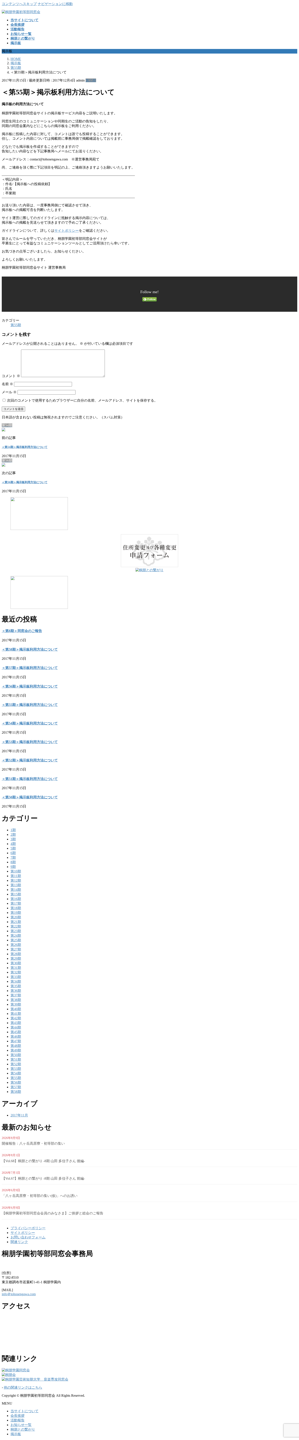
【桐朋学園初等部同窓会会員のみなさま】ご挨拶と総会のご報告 (52, 1213)
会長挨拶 (18, 1415)
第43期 (16, 1023)
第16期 (16, 899)
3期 (13, 839)
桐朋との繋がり (23, 1429)
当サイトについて (25, 1411)
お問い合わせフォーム (28, 1237)
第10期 (16, 871)
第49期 (16, 1050)
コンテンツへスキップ (19, 4)
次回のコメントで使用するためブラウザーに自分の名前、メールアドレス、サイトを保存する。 (82, 400)
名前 (7, 384)
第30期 (16, 963)
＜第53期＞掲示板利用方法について (30, 742)
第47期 (16, 1041)
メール (9, 392)
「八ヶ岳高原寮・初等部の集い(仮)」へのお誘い (39, 1196)
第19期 (16, 912)
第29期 (16, 958)
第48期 (16, 1046)
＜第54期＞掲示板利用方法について (24, 447)
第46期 (16, 1036)
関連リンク (19, 1242)
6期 (13, 853)
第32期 (16, 972)
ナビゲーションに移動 (55, 4)
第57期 (16, 1087)
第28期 (16, 954)
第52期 (16, 1064)
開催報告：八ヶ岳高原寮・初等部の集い (33, 1143)
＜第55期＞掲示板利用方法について (30, 705)
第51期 (16, 1059)
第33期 (16, 977)
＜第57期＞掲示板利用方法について (30, 668)
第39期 (16, 1004)
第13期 (16, 885)
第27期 (16, 949)
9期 (13, 867)
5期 (13, 848)
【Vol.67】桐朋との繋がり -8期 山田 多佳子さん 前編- (43, 1178)
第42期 (16, 1018)
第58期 (16, 1091)
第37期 (16, 995)
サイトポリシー (66, 230)
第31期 (16, 968)
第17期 (16, 903)
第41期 (16, 1013)
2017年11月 (19, 1115)
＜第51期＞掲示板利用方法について (30, 779)
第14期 (16, 890)
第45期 (16, 1032)
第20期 (16, 917)
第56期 (16, 1082)
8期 (13, 862)
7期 (13, 857)
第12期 (16, 880)
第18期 (16, 908)
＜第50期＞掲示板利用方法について (30, 797)
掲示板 (16, 1434)
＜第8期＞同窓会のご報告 (22, 631)
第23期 (16, 931)
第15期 (16, 894)
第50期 (16, 1055)
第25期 (16, 940)
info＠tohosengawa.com (19, 1294)
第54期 (16, 1073)
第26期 (16, 945)
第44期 (16, 1027)
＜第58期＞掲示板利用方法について (30, 649)
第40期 (16, 1009)
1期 (13, 830)
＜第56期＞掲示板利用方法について (24, 482)
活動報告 (18, 1420)
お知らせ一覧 (21, 1425)
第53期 (16, 1069)
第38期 (16, 1000)
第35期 (16, 986)
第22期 (16, 926)
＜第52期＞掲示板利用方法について (30, 760)
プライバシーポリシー (28, 1228)
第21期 (16, 922)
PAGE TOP (288, 1392)
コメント (11, 376)
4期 (13, 844)
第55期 (91, 80)
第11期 (16, 876)
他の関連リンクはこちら (23, 1387)
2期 (13, 834)
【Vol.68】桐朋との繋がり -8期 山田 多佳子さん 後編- (43, 1161)
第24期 (16, 935)
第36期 (16, 991)
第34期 (16, 981)
